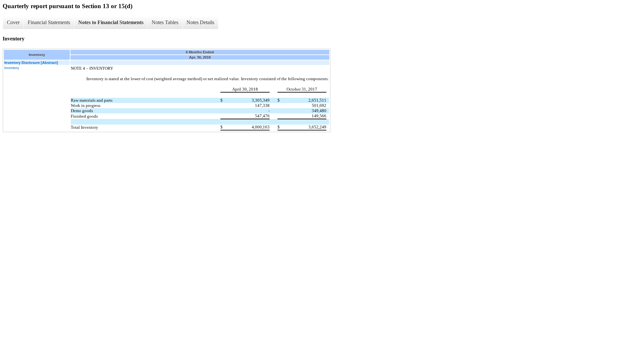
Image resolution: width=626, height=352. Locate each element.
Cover (13, 22)
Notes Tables (165, 22)
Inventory (11, 68)
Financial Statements (49, 22)
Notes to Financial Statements (110, 22)
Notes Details (200, 22)
